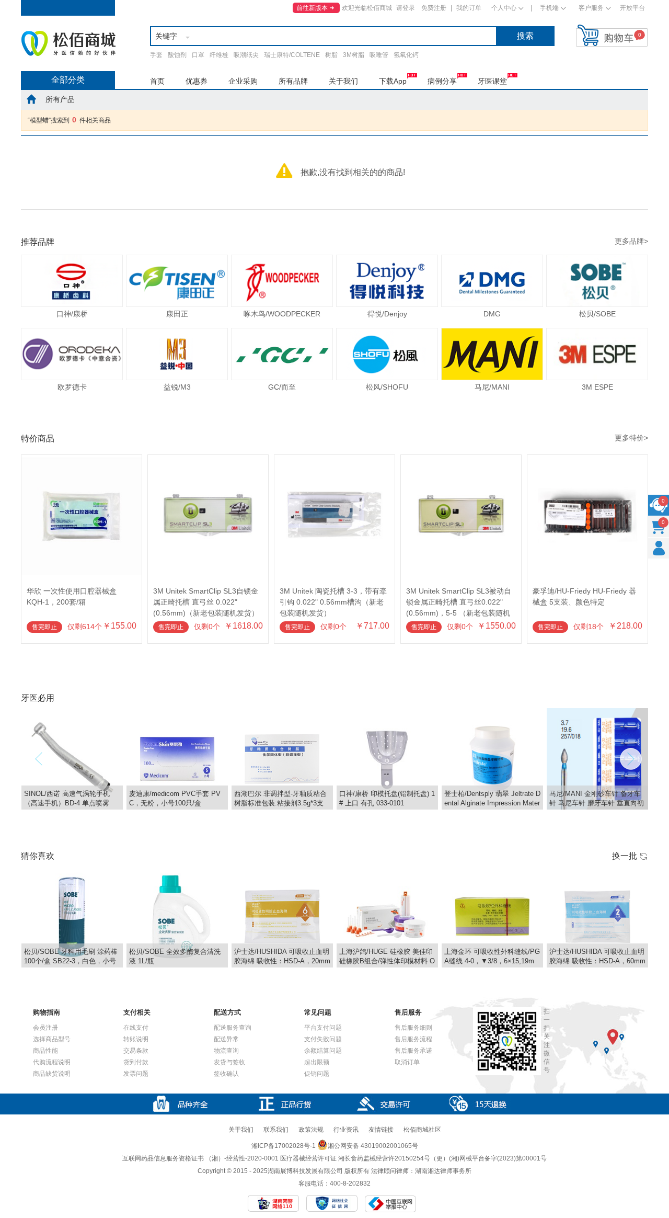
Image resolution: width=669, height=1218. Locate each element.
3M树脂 (353, 55)
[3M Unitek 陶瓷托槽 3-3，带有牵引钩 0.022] (334, 459)
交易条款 (135, 1050)
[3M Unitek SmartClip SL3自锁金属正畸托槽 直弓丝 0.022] (208, 459)
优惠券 (196, 81)
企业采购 (243, 81)
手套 (156, 55)
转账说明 (135, 1039)
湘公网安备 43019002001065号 (373, 1145)
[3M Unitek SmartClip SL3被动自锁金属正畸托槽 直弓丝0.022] (461, 459)
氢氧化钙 (406, 55)
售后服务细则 (413, 1027)
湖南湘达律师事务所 (443, 1171)
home (31, 99)
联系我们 (276, 1129)
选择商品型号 (52, 1039)
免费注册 (433, 8)
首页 (157, 81)
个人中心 (503, 8)
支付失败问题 (323, 1039)
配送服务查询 (232, 1027)
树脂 (331, 55)
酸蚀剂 (177, 55)
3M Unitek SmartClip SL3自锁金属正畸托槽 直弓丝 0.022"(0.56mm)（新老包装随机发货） (206, 602)
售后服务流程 (413, 1039)
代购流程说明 (52, 1062)
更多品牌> (631, 241)
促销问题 (316, 1073)
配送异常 (226, 1039)
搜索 (525, 35)
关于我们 (343, 81)
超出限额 (316, 1062)
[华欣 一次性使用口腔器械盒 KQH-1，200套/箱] (81, 459)
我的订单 (468, 8)
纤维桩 (219, 55)
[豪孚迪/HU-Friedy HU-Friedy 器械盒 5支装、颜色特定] (587, 459)
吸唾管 (379, 55)
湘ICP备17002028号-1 (283, 1145)
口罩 (198, 55)
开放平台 (632, 8)
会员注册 (45, 1027)
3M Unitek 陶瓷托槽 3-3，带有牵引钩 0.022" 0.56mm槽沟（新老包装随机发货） (333, 602)
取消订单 (407, 1062)
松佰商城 (68, 43)
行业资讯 (346, 1129)
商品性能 (45, 1050)
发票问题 (135, 1073)
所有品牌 (293, 81)
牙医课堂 (492, 81)
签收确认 (226, 1073)
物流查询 (226, 1050)
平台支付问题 (323, 1027)
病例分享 (442, 81)
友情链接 (381, 1129)
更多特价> (631, 438)
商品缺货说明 (52, 1073)
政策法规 (311, 1129)
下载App (393, 81)
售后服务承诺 (413, 1050)
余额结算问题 (323, 1050)
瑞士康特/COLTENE (292, 55)
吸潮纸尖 (246, 55)
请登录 (405, 8)
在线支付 (135, 1027)
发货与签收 (229, 1062)
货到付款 (135, 1062)
